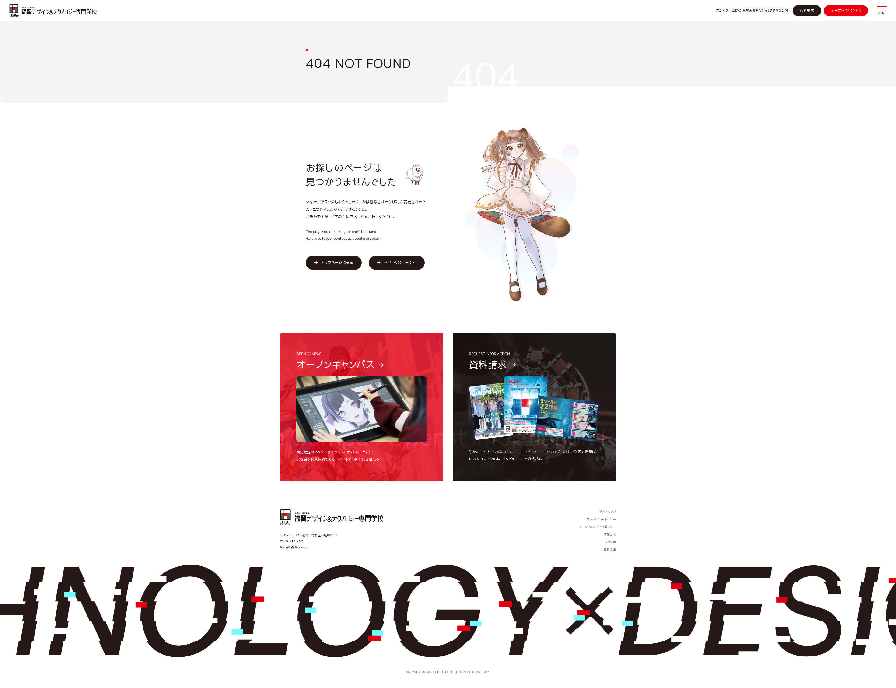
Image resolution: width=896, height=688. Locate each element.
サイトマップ (607, 511)
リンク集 (610, 542)
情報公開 (610, 534)
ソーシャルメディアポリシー (597, 526)
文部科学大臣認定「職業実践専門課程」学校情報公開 (752, 10)
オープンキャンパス (846, 10)
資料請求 (807, 10)
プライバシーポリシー (601, 519)
